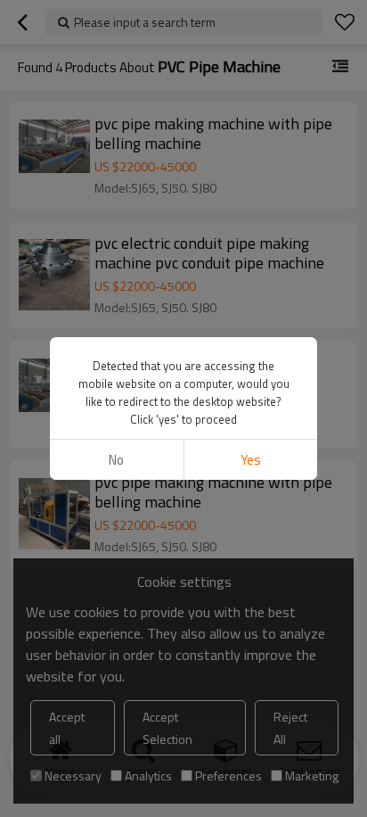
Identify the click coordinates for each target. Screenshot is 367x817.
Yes (251, 460)
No (116, 460)
